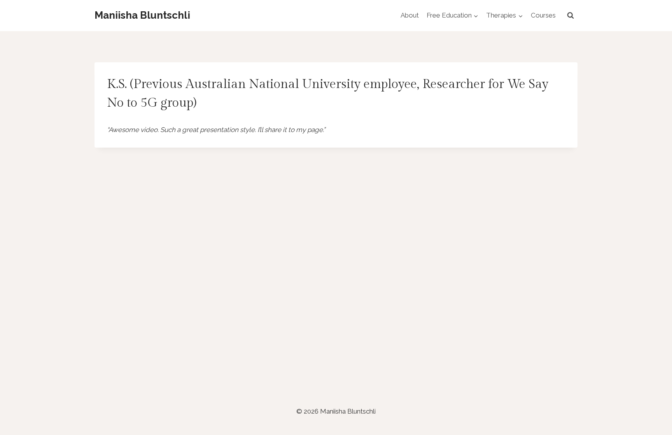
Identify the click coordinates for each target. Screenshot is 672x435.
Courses (543, 15)
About (410, 15)
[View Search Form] (571, 16)
